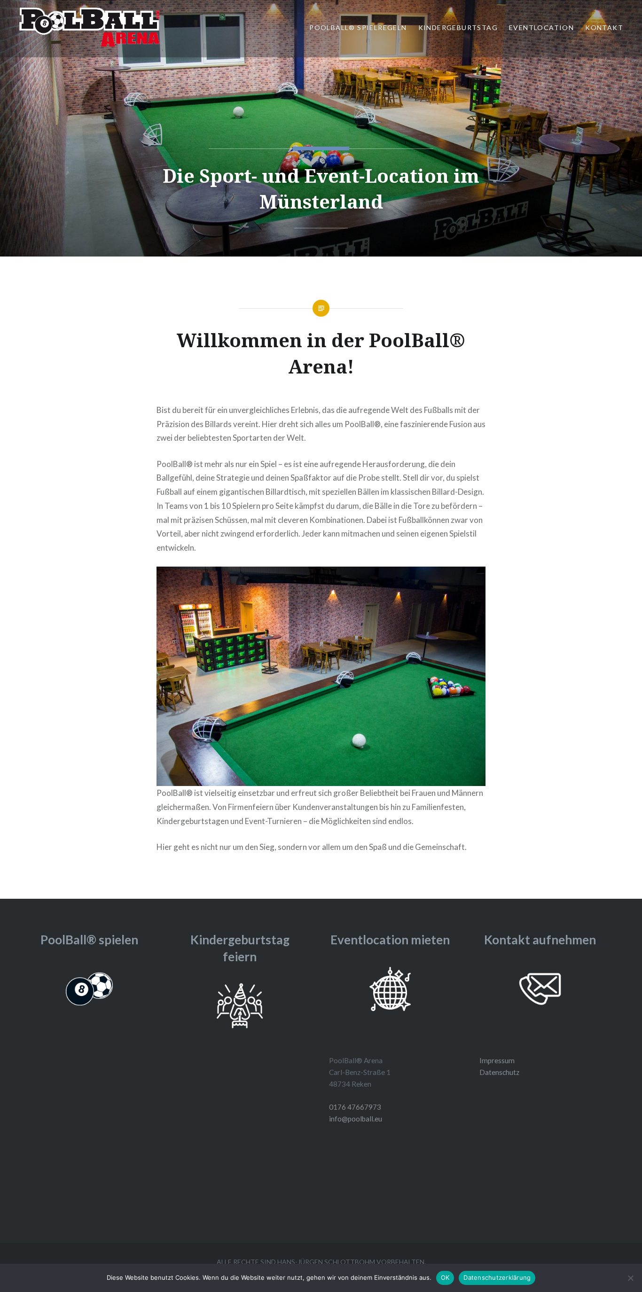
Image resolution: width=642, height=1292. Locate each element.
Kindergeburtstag (458, 27)
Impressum (497, 1060)
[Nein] (630, 1278)
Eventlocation (541, 27)
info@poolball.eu (355, 1118)
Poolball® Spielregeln (358, 27)
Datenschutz (499, 1072)
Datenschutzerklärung (497, 1277)
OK (445, 1277)
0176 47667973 (355, 1107)
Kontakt (604, 27)
